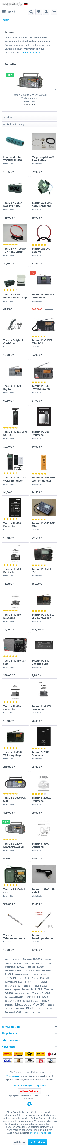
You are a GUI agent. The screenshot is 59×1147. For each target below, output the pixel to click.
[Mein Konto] (46, 12)
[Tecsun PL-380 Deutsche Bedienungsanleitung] (15, 507)
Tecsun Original (12, 989)
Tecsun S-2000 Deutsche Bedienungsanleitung (44, 754)
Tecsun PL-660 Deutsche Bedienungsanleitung (15, 570)
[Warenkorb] (54, 12)
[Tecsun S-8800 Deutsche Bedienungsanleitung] (44, 828)
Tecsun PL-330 (25, 1008)
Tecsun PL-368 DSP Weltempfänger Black (14, 479)
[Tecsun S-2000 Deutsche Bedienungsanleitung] (44, 736)
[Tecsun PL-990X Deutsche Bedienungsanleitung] (44, 690)
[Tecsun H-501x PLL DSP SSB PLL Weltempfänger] (44, 279)
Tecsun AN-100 (13, 1000)
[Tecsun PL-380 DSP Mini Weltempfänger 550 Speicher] (44, 507)
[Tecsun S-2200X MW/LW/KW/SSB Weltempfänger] (29, 81)
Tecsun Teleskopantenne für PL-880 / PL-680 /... (43, 937)
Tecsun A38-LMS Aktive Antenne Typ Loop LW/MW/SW (42, 204)
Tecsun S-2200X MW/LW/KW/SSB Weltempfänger (29, 96)
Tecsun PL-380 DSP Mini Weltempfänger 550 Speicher (43, 525)
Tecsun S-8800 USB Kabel (43, 891)
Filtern (10, 117)
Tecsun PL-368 (41, 993)
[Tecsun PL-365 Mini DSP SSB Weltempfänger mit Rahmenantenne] (15, 416)
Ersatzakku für (37, 963)
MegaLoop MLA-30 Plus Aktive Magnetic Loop (43, 159)
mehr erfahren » (31, 52)
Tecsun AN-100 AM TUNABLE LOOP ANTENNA (14, 250)
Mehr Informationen (41, 1132)
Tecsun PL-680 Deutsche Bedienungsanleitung (15, 616)
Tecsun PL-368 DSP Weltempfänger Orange (43, 479)
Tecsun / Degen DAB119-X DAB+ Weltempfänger (13, 204)
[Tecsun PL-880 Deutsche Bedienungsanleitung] (15, 690)
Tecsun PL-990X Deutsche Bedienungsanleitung (44, 708)
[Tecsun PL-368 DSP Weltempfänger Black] (15, 462)
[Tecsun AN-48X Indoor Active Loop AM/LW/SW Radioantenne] (15, 279)
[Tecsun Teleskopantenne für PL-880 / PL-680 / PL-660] (44, 919)
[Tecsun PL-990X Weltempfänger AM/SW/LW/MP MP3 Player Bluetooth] (15, 736)
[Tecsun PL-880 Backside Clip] (44, 645)
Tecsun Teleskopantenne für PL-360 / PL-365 (14, 937)
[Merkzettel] (38, 12)
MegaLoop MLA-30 (30, 1004)
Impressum (41, 1085)
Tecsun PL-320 (38, 974)
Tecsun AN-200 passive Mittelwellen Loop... (41, 250)
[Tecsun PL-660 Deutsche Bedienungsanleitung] (15, 553)
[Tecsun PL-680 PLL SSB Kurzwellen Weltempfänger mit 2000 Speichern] (44, 599)
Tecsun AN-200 (14, 997)
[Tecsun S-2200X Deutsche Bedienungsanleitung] (44, 782)
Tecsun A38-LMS (40, 978)
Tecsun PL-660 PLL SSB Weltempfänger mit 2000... (43, 570)
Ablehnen (19, 1142)
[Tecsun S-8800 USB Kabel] (44, 874)
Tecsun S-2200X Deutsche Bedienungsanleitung (44, 799)
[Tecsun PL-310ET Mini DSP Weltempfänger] (44, 324)
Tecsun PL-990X (33, 959)
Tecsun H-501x (14, 1012)
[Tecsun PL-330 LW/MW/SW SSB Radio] (44, 370)
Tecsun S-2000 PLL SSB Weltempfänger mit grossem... (14, 799)
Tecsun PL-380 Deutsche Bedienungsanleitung (15, 525)
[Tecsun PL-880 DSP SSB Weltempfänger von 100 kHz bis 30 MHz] (15, 645)
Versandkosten (13, 1076)
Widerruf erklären (29, 1091)
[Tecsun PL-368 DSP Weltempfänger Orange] (44, 462)
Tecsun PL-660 (14, 982)
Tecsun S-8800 (14, 970)
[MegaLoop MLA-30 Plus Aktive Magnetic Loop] (44, 141)
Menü (11, 11)
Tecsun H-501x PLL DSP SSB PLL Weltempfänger (43, 296)
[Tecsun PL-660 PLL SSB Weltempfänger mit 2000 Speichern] (44, 553)
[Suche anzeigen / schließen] (31, 12)
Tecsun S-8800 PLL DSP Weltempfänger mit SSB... (14, 891)
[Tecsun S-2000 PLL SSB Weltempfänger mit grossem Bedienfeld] (15, 782)
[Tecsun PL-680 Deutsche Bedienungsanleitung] (15, 599)
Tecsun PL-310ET (32, 989)
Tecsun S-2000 (39, 985)
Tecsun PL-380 (35, 966)
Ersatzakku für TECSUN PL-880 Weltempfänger (13, 159)
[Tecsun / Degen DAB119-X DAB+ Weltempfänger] (15, 187)
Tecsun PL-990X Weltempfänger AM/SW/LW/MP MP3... (13, 754)
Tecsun (48, 963)
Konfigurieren (37, 1142)
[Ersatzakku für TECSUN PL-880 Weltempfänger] (15, 141)
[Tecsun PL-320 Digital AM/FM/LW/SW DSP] (15, 370)
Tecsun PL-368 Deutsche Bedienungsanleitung (44, 433)
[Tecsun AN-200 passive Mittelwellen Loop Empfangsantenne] (44, 233)
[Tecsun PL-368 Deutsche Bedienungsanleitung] (44, 416)
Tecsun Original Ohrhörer (13, 342)
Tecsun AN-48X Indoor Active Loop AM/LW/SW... (15, 296)
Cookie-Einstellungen (22, 1085)
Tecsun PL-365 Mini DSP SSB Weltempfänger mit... (15, 433)
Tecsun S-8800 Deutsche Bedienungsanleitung (44, 845)
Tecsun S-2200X (15, 966)
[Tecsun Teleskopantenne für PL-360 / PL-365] (15, 919)
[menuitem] (8, 12)
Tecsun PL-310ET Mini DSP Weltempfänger (42, 342)
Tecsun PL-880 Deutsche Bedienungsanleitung (15, 708)
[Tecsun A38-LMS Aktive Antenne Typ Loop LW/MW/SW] (44, 187)
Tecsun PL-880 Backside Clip (40, 662)
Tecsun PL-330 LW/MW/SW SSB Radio (41, 387)
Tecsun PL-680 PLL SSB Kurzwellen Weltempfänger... (43, 616)
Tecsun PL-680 (36, 997)
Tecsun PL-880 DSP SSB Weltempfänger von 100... (14, 662)
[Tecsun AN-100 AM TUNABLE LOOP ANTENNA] (15, 233)
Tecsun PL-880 (32, 970)
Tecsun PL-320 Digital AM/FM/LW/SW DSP (12, 387)
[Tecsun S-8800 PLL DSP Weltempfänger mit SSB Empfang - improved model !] (15, 874)
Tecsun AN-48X (13, 959)
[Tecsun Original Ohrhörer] (15, 324)
